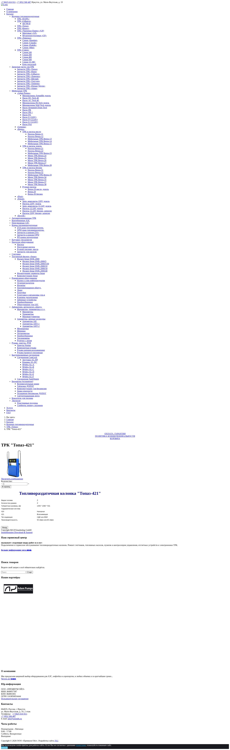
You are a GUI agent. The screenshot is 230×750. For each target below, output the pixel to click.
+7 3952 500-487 (8, 716)
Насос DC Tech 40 (30, 98)
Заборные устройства (26, 300)
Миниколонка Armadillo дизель (36, 95)
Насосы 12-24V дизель (32, 208)
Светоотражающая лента (28, 396)
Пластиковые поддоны (27, 403)
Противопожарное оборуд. (29, 288)
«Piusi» (20, 196)
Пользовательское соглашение (14, 699)
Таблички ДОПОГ (25, 386)
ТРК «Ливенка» (24, 38)
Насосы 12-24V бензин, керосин (37, 211)
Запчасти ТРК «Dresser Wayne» (31, 86)
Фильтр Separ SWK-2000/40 (34, 271)
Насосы (20, 244)
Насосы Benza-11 (35, 134)
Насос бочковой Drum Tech (34, 107)
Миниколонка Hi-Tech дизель (35, 103)
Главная (10, 9)
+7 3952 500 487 (24, 2)
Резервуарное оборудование (24, 278)
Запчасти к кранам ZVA (28, 232)
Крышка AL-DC (29, 362)
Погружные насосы (26, 247)
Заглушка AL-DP (30, 360)
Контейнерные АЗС (21, 220)
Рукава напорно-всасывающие (31, 350)
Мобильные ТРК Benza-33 (40, 175)
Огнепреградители (25, 283)
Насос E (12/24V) (30, 122)
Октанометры (23, 333)
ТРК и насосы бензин (32, 168)
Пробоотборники (25, 302)
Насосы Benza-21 (35, 148)
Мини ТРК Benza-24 (37, 156)
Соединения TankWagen (28, 379)
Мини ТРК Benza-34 (37, 177)
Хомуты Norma (24, 345)
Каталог (10, 14)
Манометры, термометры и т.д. (31, 309)
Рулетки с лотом (24, 340)
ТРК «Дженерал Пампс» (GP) (30, 31)
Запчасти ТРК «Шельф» (28, 79)
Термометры (28, 314)
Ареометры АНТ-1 (31, 324)
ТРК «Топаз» (23, 26)
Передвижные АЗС (20, 223)
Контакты (10, 410)
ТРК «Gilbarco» (24, 21)
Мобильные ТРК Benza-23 (40, 153)
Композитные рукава (26, 348)
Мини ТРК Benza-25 (37, 158)
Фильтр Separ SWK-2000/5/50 (35, 264)
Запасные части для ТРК (23, 67)
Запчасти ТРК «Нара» (27, 71)
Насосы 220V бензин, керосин (36, 213)
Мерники (21, 331)
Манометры (27, 312)
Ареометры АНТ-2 (31, 326)
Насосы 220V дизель (31, 204)
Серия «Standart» (30, 40)
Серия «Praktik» (29, 45)
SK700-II (26, 23)
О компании (12, 11)
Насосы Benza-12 (35, 136)
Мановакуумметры (31, 316)
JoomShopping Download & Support (16, 532)
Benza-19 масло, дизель (38, 189)
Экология (16, 400)
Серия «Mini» (28, 47)
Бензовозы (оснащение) (22, 381)
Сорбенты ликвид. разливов (30, 405)
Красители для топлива (22, 398)
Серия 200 (27, 55)
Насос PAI (27, 124)
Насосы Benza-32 (35, 172)
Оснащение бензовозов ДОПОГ (31, 393)
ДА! (56, 741)
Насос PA (26, 115)
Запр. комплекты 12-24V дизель (36, 206)
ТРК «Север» (23, 50)
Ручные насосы (29, 187)
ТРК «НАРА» (23, 19)
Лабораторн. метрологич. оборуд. (27, 307)
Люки (19, 290)
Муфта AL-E (28, 374)
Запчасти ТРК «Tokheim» (28, 83)
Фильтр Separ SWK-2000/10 (34, 266)
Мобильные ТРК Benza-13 (40, 139)
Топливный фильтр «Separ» (24, 256)
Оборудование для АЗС (27, 304)
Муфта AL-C (28, 369)
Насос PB (26, 110)
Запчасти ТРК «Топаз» (27, 69)
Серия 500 (27, 59)
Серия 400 (27, 57)
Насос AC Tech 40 (30, 100)
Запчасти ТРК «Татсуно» (28, 81)
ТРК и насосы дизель (32, 146)
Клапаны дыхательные (27, 297)
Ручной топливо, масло (27, 249)
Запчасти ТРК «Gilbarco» (28, 74)
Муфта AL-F (28, 376)
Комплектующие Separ (27, 276)
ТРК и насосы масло (31, 131)
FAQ (8, 412)
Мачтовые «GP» (29, 33)
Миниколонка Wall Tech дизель (36, 105)
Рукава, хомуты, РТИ (21, 343)
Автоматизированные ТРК (24, 218)
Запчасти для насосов (27, 252)
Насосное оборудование (23, 242)
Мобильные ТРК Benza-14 (40, 141)
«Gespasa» (21, 127)
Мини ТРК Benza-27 (37, 163)
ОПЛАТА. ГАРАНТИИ (115, 434)
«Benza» (20, 129)
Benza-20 (32, 192)
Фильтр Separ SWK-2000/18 (34, 268)
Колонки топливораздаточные (25, 16)
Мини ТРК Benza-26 (37, 160)
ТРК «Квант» (23, 28)
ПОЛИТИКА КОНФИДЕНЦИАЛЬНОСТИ (115, 436)
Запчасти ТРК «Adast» (27, 88)
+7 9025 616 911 (8, 2)
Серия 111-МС (28, 62)
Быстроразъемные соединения (25, 355)
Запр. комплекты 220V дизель (36, 201)
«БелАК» (21, 216)
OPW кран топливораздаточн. (30, 230)
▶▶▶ (16, 550)
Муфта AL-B (28, 367)
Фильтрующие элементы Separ (31, 273)
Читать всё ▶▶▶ (8, 679)
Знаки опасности (24, 391)
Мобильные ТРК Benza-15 (40, 144)
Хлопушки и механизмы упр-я (31, 295)
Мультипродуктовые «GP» (34, 35)
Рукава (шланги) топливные (30, 352)
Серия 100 (27, 52)
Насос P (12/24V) (30, 119)
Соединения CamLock (27, 357)
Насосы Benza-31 (35, 170)
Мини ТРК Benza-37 (37, 182)
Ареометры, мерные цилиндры (31, 319)
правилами (81, 745)
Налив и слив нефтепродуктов (31, 280)
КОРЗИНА (115, 438)
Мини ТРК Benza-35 (37, 180)
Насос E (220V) (29, 117)
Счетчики (16, 254)
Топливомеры (23, 338)
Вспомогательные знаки (28, 384)
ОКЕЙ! (4, 748)
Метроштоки (23, 328)
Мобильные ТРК (19, 91)
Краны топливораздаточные (24, 225)
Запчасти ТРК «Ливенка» (28, 76)
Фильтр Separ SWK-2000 (28, 259)
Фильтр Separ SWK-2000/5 (34, 261)
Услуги (9, 408)
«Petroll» (21, 199)
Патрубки (21, 292)
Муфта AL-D (28, 372)
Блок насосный (29, 64)
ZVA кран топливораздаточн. (30, 228)
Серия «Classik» (29, 43)
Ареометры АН (29, 321)
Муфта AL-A (28, 364)
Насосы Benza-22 (35, 151)
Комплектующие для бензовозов (32, 388)
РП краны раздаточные (27, 237)
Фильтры (21, 285)
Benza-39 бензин (35, 194)
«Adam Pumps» (24, 93)
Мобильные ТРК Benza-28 (40, 165)
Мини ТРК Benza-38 (37, 184)
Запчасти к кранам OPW (28, 235)
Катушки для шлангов (22, 240)
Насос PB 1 (27, 112)
